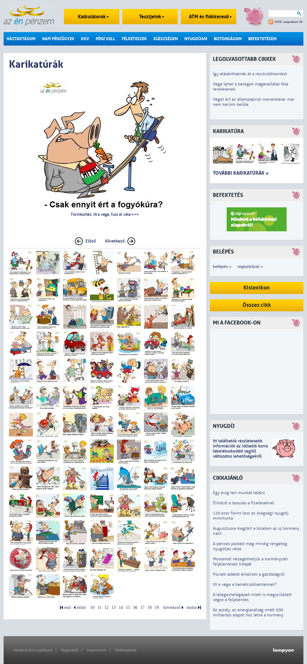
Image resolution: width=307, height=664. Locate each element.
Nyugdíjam (195, 38)
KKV (85, 38)
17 (142, 607)
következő (171, 607)
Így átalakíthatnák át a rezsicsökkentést (250, 73)
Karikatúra (228, 131)
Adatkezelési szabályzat (32, 650)
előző (81, 607)
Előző (90, 241)
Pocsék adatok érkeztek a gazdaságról (249, 574)
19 (157, 607)
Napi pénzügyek (58, 38)
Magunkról (69, 650)
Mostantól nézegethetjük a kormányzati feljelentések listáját (250, 561)
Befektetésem (262, 38)
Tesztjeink (150, 16)
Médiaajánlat (125, 650)
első (67, 607)
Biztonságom (228, 38)
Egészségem (166, 38)
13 (114, 607)
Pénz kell (105, 38)
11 (99, 607)
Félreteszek (134, 38)
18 (150, 607)
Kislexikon (256, 288)
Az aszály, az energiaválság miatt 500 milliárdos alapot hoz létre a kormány (248, 612)
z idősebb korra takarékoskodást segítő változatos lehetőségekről (240, 451)
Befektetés (228, 195)
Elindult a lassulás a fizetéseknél (243, 502)
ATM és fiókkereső (209, 16)
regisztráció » (250, 266)
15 (128, 607)
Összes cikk (257, 305)
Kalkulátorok (92, 16)
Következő (115, 241)
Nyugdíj (223, 426)
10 (92, 607)
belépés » (222, 266)
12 (106, 607)
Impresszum (96, 650)
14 (121, 607)
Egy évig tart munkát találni (239, 492)
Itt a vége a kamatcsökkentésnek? (245, 584)
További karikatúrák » (241, 173)
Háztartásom (21, 38)
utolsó (191, 607)
